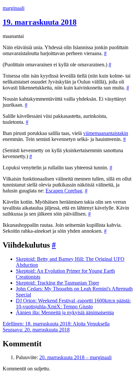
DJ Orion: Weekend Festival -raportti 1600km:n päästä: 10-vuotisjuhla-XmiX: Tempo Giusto (73, 303)
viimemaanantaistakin (105, 133)
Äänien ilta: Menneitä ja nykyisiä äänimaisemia (65, 312)
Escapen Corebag (64, 190)
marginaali (13, 8)
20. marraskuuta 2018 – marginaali (75, 357)
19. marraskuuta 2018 (40, 22)
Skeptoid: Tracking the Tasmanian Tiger (57, 283)
